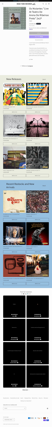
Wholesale (46, 398)
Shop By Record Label (14, 398)
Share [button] (31, 59)
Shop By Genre (6, 398)
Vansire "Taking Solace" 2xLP (8, 170)
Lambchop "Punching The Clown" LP (33, 170)
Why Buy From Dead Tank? (26, 400)
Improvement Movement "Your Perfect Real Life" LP (12, 246)
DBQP (30, 21)
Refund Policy (35, 398)
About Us (40, 398)
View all (44, 79)
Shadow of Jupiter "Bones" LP (31, 246)
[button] (2, 3)
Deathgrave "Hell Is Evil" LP (31, 214)
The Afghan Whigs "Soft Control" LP (33, 138)
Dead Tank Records (9, 424)
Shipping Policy (27, 398)
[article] (14, 307)
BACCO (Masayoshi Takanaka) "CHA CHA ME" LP (35, 106)
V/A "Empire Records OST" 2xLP (9, 106)
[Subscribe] (24, 408)
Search (21, 398)
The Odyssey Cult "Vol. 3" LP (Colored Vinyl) (11, 214)
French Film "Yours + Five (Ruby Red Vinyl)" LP (34, 278)
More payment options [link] (39, 39)
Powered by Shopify (15, 424)
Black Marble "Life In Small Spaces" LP (10, 138)
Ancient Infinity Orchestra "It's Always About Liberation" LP (14, 278)
